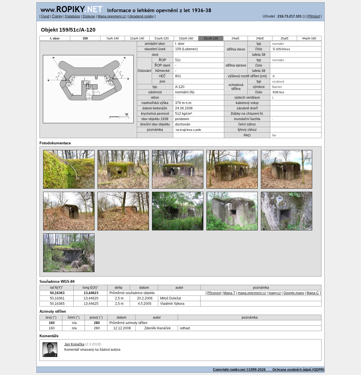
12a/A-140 (137, 38)
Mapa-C (313, 293)
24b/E (260, 38)
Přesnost (214, 293)
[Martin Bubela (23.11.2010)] (177, 211)
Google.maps (293, 293)
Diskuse (89, 16)
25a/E (285, 38)
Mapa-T (229, 293)
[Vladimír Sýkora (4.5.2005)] (232, 211)
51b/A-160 (186, 38)
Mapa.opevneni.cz (112, 16)
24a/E (235, 38)
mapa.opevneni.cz (252, 293)
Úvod (45, 16)
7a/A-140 (112, 38)
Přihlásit (313, 16)
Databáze (72, 16)
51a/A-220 (162, 38)
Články (57, 16)
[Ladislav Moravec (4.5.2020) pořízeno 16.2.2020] (68, 169)
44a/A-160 (309, 38)
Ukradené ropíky (141, 16)
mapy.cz (274, 293)
